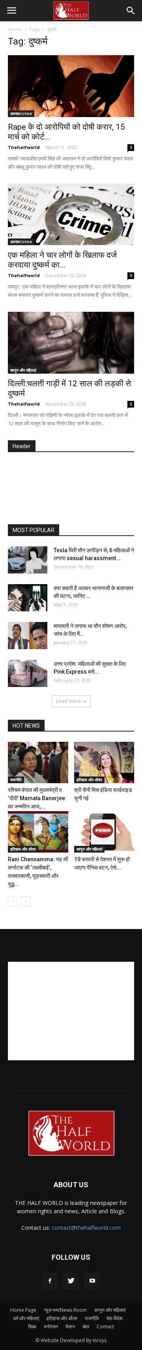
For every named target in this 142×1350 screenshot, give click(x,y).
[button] (131, 10)
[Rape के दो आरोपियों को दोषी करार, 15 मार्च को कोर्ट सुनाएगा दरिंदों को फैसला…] (71, 86)
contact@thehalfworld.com (86, 1227)
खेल (85, 1326)
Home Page (23, 1310)
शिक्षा (32, 1326)
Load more (68, 701)
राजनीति (16, 779)
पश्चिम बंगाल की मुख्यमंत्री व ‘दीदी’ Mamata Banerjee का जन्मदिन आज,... (36, 798)
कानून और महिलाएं (23, 370)
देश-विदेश (114, 1318)
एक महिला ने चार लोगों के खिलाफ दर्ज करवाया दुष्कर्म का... (62, 260)
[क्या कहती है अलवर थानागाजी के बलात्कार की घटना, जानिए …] (27, 597)
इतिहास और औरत (89, 779)
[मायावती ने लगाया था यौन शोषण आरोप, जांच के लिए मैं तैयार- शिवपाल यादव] (27, 635)
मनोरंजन (51, 1326)
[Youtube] (92, 1281)
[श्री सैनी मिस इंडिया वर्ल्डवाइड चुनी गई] (104, 762)
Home (15, 29)
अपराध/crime (21, 113)
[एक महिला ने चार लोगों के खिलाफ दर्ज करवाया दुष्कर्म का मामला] (71, 215)
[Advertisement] (75, 489)
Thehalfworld (24, 147)
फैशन (70, 1326)
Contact (105, 1326)
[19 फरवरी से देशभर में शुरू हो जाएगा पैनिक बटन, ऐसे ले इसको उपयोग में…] (104, 832)
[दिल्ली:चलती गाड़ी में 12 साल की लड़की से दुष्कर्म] (71, 343)
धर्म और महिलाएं (26, 1318)
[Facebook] (50, 1281)
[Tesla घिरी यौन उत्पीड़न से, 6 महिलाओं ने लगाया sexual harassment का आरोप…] (27, 560)
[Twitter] (71, 1281)
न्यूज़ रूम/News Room (65, 1310)
